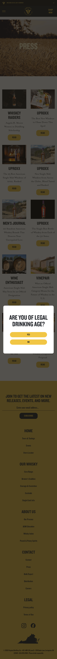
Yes (28, 334)
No (28, 342)
